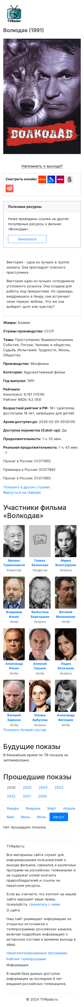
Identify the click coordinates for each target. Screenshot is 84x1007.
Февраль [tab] (33, 808)
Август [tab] (59, 817)
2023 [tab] (59, 787)
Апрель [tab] (69, 808)
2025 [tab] (27, 787)
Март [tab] (51, 808)
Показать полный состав (24, 730)
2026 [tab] (11, 787)
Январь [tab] (13, 808)
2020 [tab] (42, 796)
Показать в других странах (26, 487)
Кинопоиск (27, 239)
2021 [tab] (27, 796)
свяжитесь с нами (44, 904)
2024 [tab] (43, 787)
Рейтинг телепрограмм (26, 959)
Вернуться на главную (22, 492)
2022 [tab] (11, 796)
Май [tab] (10, 817)
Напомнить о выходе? (42, 166)
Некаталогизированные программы (36, 953)
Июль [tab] (41, 817)
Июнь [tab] (25, 817)
